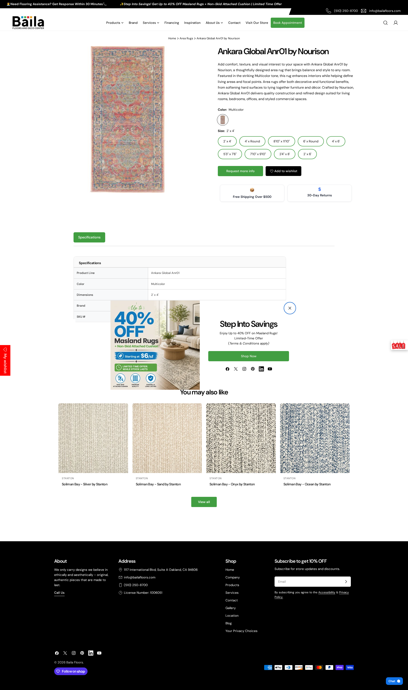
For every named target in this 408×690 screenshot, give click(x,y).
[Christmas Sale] (399, 345)
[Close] (290, 308)
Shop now (248, 356)
